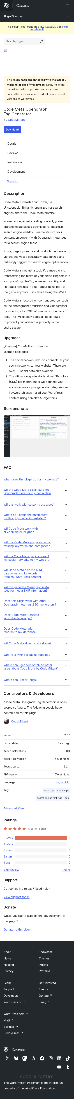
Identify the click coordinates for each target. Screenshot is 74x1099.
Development (16, 171)
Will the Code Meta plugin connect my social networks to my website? (27, 558)
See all (66, 870)
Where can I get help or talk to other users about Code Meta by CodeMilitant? (31, 666)
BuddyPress (13, 1033)
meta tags (49, 790)
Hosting (9, 965)
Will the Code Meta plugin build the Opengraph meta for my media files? (27, 491)
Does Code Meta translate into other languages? (21, 616)
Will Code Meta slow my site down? (27, 643)
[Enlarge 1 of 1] (65, 419)
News (7, 958)
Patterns (44, 971)
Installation (14, 162)
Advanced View (14, 808)
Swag (44, 1002)
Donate (45, 995)
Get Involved (47, 983)
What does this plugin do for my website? (31, 479)
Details (11, 143)
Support (12, 181)
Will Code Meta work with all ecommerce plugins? (21, 530)
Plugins (43, 965)
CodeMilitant (16, 119)
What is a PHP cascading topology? (28, 655)
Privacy (8, 971)
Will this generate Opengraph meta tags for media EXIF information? (26, 588)
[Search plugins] (41, 41)
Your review (11, 870)
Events (43, 989)
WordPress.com (16, 1014)
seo (67, 798)
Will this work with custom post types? (29, 504)
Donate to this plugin (17, 929)
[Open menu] (68, 5)
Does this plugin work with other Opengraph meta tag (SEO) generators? (30, 602)
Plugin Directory (13, 16)
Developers (11, 995)
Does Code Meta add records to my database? (20, 630)
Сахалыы (18, 1049)
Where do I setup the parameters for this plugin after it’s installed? (25, 516)
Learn (7, 983)
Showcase (46, 952)
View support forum (16, 897)
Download (12, 129)
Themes (44, 958)
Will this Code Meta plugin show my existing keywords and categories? (27, 544)
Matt (9, 1020)
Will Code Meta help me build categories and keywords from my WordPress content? (23, 573)
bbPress (11, 1027)
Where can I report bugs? (20, 680)
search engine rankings (49, 798)
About (7, 952)
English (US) (63, 782)
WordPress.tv (14, 1002)
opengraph (63, 790)
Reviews (12, 153)
